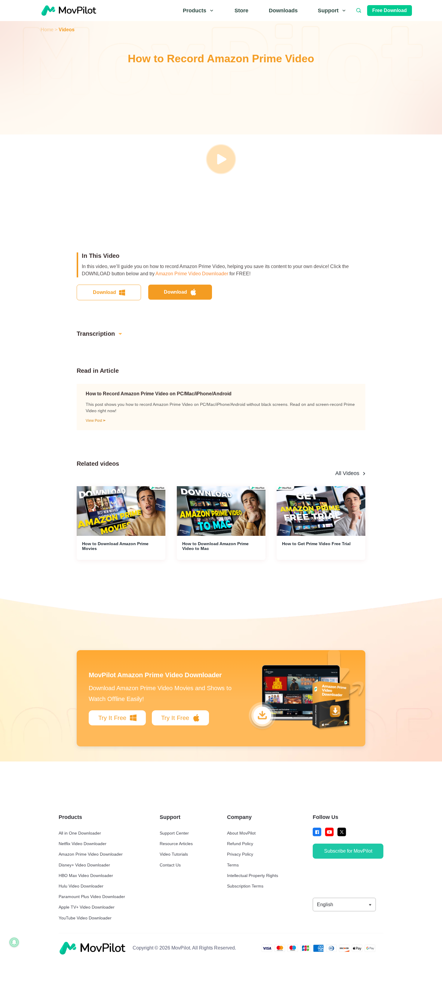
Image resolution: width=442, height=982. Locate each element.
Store (241, 11)
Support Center (174, 833)
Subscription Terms (245, 886)
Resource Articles (176, 843)
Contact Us (170, 865)
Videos (67, 29)
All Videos (347, 473)
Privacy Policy (240, 854)
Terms (233, 865)
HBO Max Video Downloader (86, 875)
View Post (94, 420)
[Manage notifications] (14, 942)
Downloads (283, 11)
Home (47, 29)
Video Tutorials (174, 854)
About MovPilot (241, 833)
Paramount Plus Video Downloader (92, 896)
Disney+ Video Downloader (84, 865)
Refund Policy (240, 843)
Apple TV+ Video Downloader (87, 907)
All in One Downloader (80, 833)
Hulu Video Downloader (81, 886)
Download (104, 292)
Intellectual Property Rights (252, 875)
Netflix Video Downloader (82, 843)
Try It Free (112, 718)
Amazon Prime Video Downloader (191, 273)
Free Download (389, 10)
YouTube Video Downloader (85, 918)
